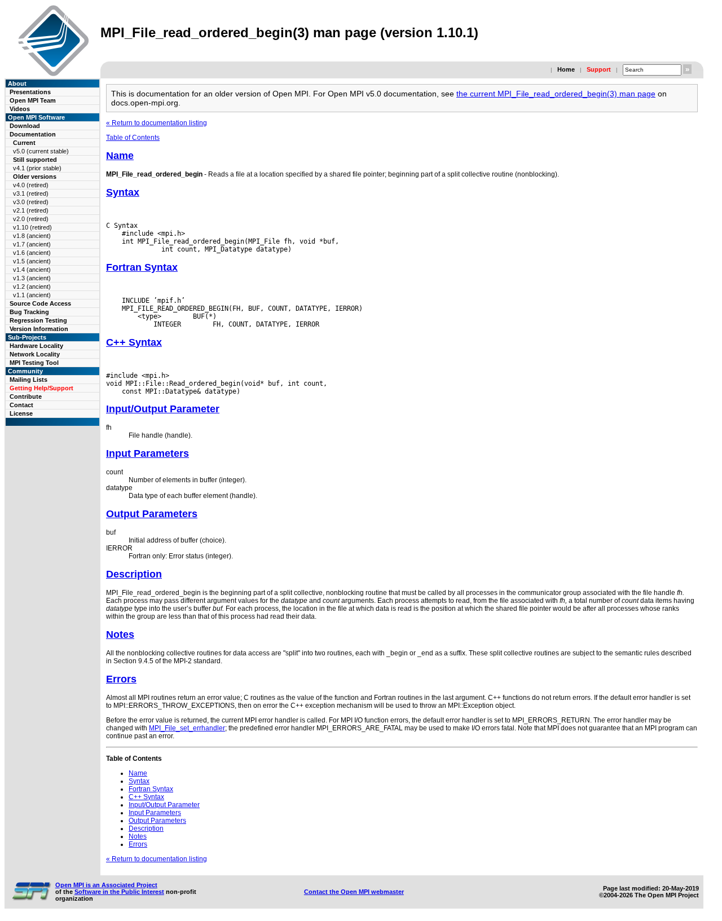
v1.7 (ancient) (32, 244)
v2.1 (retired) (31, 210)
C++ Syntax (134, 342)
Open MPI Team (33, 100)
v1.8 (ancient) (32, 235)
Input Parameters (147, 453)
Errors (121, 679)
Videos (20, 108)
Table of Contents (133, 138)
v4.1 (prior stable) (37, 168)
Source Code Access (40, 303)
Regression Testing (38, 320)
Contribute (26, 396)
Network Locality (35, 354)
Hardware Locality (36, 345)
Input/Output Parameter (162, 409)
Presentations (30, 92)
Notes (120, 634)
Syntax (122, 192)
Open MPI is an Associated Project (106, 885)
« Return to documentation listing (156, 123)
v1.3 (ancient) (32, 278)
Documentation (33, 134)
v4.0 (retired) (31, 185)
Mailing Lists (28, 379)
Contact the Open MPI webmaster (354, 891)
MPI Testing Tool (34, 362)
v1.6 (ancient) (32, 252)
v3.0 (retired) (31, 202)
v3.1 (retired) (31, 193)
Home (566, 69)
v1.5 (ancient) (32, 261)
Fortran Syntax (142, 267)
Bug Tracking (29, 312)
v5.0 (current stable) (41, 151)
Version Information (39, 328)
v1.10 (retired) (32, 227)
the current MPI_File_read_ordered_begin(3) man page (555, 93)
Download (25, 125)
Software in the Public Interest (119, 891)
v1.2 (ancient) (32, 286)
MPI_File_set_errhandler (187, 728)
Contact (21, 405)
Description (134, 574)
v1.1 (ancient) (32, 295)
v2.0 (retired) (31, 218)
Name (120, 155)
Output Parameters (151, 513)
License (21, 413)
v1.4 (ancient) (32, 269)
